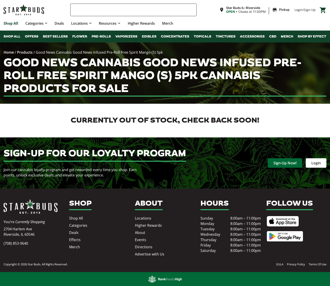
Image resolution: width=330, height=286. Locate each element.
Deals (59, 23)
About (140, 232)
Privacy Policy (296, 264)
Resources (108, 23)
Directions (143, 246)
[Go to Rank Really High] (165, 279)
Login (299, 10)
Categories (34, 23)
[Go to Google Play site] (285, 236)
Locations (79, 23)
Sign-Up (310, 10)
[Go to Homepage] (30, 206)
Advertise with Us (149, 254)
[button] (255, 10)
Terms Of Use (317, 264)
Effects (75, 239)
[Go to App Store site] (282, 221)
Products (25, 52)
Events (140, 239)
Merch (167, 23)
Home (9, 52)
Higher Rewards (141, 23)
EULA (279, 264)
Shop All (11, 23)
